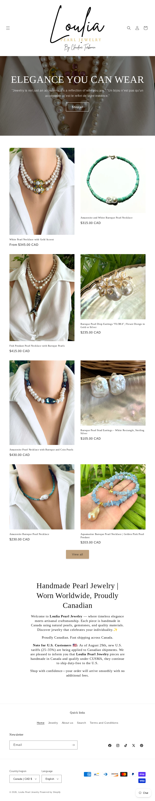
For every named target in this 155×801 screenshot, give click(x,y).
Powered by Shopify (50, 792)
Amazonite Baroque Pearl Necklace (29, 534)
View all (77, 554)
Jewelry (53, 722)
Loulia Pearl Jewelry (28, 792)
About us (67, 722)
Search (81, 722)
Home (40, 722)
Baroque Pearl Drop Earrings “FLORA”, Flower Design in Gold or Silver (113, 326)
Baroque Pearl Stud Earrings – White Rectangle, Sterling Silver (112, 432)
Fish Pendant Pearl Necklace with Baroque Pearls (37, 345)
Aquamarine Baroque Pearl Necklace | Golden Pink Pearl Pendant (112, 536)
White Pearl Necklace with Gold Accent (31, 239)
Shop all (77, 107)
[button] (8, 28)
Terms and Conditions (104, 722)
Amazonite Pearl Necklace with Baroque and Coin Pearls (41, 449)
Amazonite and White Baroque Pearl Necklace (107, 217)
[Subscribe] (73, 745)
